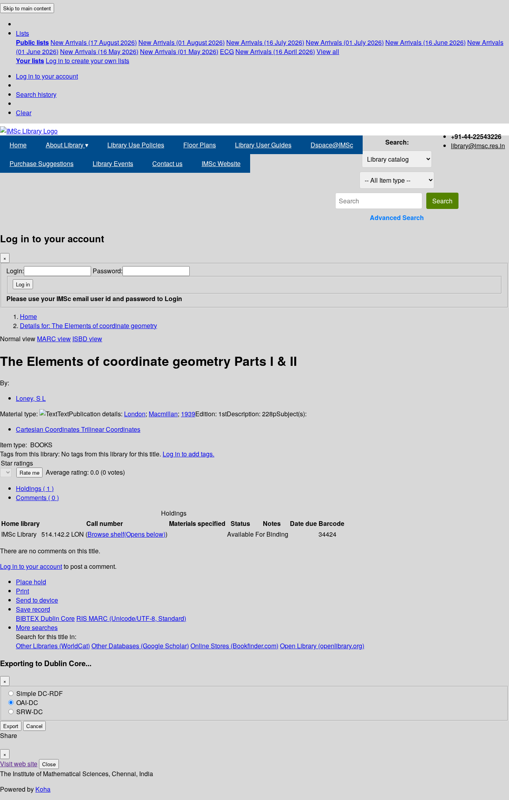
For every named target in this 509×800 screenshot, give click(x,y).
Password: (107, 270)
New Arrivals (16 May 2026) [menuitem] (99, 51)
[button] (22, 33)
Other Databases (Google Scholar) (140, 645)
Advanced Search (397, 217)
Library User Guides (263, 144)
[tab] (37, 497)
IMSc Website (221, 163)
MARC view (54, 338)
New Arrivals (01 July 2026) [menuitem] (345, 42)
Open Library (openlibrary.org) (322, 645)
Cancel (34, 726)
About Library (67, 144)
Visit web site (18, 763)
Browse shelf (126, 534)
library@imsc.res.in (478, 145)
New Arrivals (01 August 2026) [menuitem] (181, 42)
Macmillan (163, 413)
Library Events (113, 163)
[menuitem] (32, 42)
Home (18, 144)
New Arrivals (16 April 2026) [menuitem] (275, 51)
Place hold (31, 581)
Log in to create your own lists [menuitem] (87, 60)
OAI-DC (27, 702)
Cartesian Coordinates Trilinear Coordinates (78, 429)
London (135, 413)
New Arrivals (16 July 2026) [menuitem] (265, 42)
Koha (43, 789)
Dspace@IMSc (332, 144)
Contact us (167, 163)
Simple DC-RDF (39, 693)
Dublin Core (58, 618)
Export (10, 726)
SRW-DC (29, 711)
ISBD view (87, 338)
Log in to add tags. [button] (188, 453)
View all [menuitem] (328, 51)
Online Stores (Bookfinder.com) (234, 645)
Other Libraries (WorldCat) (53, 645)
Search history (36, 94)
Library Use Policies (135, 144)
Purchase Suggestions (42, 163)
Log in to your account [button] (31, 566)
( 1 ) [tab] (35, 488)
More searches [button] (37, 627)
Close (49, 764)
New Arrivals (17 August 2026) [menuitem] (94, 42)
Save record (33, 609)
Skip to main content (27, 8)
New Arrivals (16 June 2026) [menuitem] (425, 42)
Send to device (37, 600)
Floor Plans (199, 144)
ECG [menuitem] (227, 51)
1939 (188, 413)
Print (22, 590)
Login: (15, 270)
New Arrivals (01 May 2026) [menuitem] (179, 51)
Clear (23, 112)
